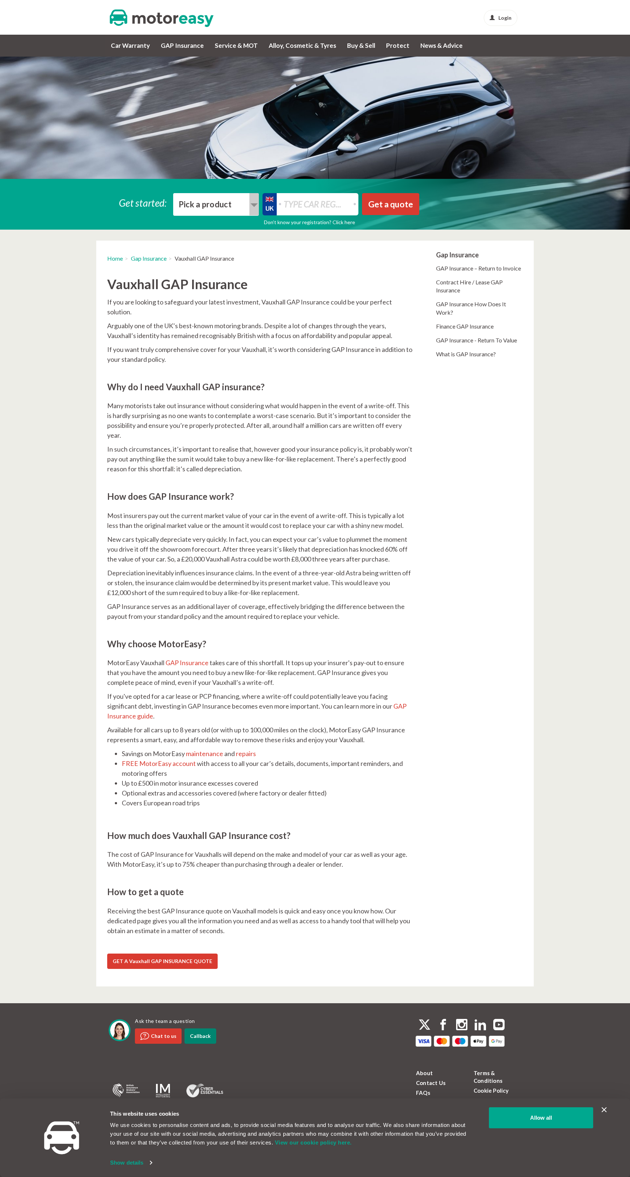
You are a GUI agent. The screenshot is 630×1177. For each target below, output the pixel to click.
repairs (246, 753)
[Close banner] (604, 1109)
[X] (424, 1024)
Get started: (143, 202)
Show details (126, 1162)
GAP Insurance (182, 45)
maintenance (204, 753)
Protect (397, 45)
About (424, 1073)
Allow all (541, 1118)
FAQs (423, 1092)
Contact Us (431, 1083)
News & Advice (441, 45)
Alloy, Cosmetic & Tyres (302, 45)
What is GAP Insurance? (466, 353)
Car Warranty (130, 45)
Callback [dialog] (200, 1036)
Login (505, 18)
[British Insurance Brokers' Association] (126, 1090)
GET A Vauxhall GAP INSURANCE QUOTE (162, 961)
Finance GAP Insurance (465, 326)
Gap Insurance (149, 258)
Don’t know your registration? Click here (309, 222)
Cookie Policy (491, 1090)
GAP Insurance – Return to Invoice (478, 268)
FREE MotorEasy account (159, 763)
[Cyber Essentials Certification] (204, 1090)
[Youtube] (499, 1025)
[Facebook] (443, 1025)
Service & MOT (236, 45)
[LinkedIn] (480, 1025)
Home (115, 258)
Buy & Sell (361, 45)
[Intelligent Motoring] (163, 1090)
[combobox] (216, 204)
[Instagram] (461, 1025)
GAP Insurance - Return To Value (476, 340)
